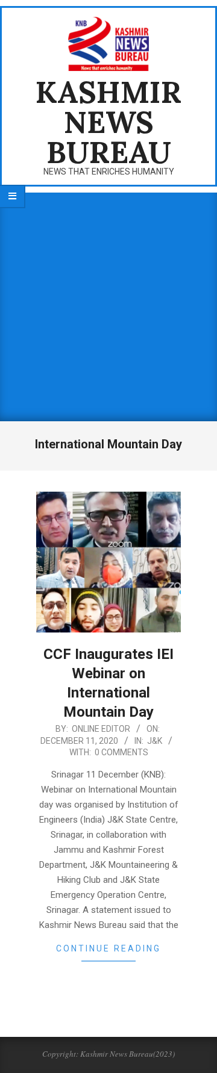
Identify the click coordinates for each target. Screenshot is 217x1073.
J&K (154, 741)
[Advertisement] (108, 307)
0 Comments (121, 752)
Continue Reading (108, 948)
